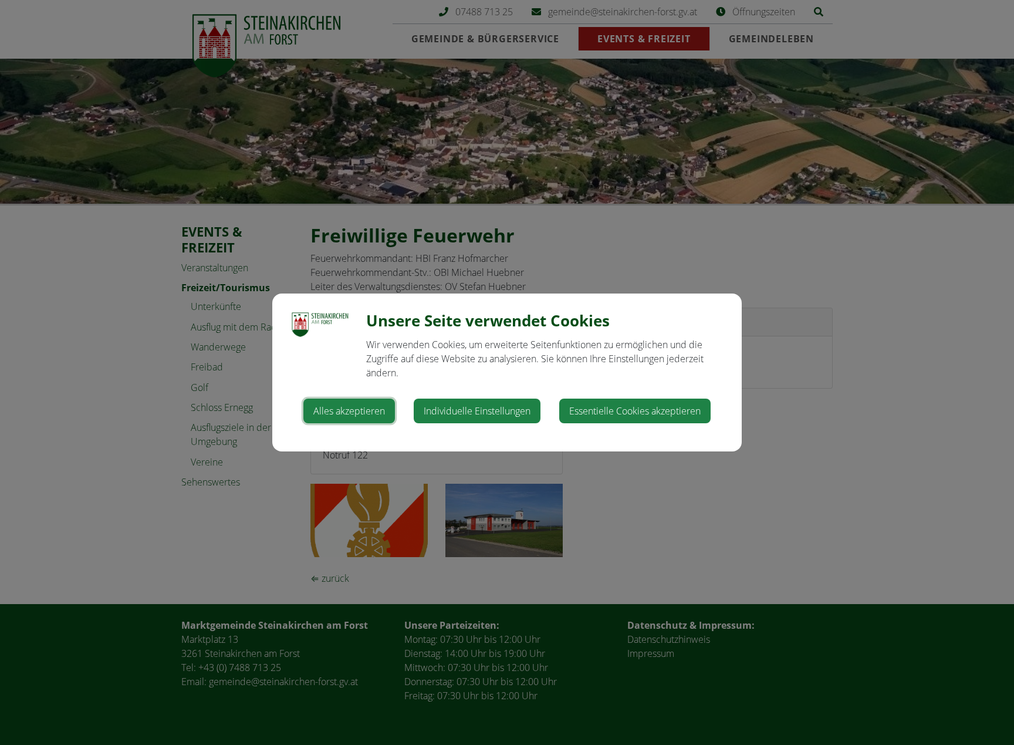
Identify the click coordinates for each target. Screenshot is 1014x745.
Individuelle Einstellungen (477, 410)
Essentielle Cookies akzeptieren (635, 410)
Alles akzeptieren (349, 410)
